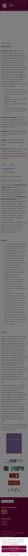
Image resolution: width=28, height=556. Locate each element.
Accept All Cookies (14, 547)
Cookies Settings (14, 554)
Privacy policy (14, 544)
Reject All (14, 550)
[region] (14, 546)
